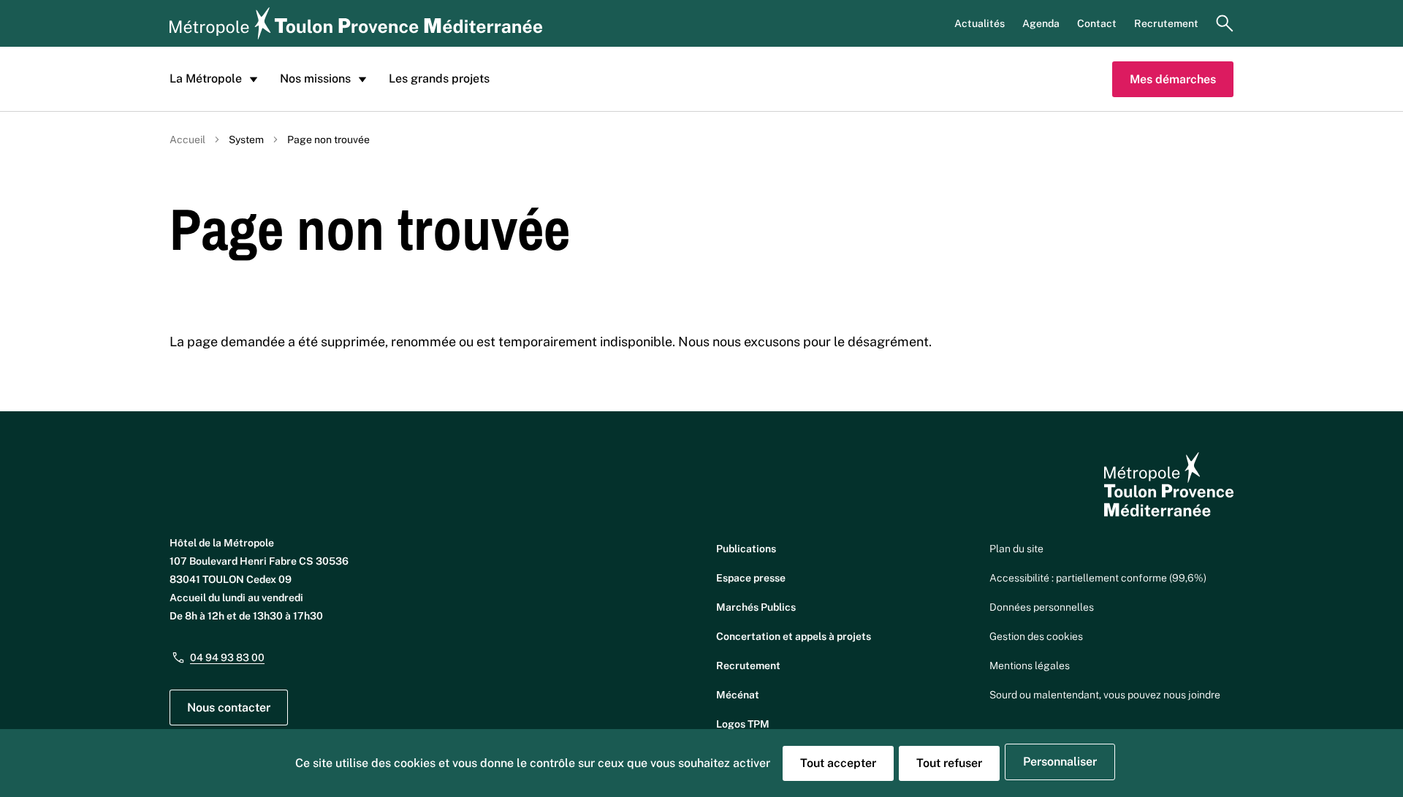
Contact (1097, 23)
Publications (746, 548)
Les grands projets (439, 78)
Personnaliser (1060, 762)
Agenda (1041, 23)
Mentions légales (1029, 665)
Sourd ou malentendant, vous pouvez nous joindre (1104, 695)
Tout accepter (838, 763)
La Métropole (206, 78)
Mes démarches (1173, 79)
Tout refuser (949, 763)
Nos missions (315, 78)
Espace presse (751, 578)
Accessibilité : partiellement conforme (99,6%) (1097, 578)
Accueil (187, 139)
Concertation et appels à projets (793, 636)
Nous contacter (228, 707)
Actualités (979, 23)
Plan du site (1016, 548)
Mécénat (737, 695)
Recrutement (1166, 23)
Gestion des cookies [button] (1036, 636)
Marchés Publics (756, 607)
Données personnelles (1041, 607)
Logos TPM (742, 724)
